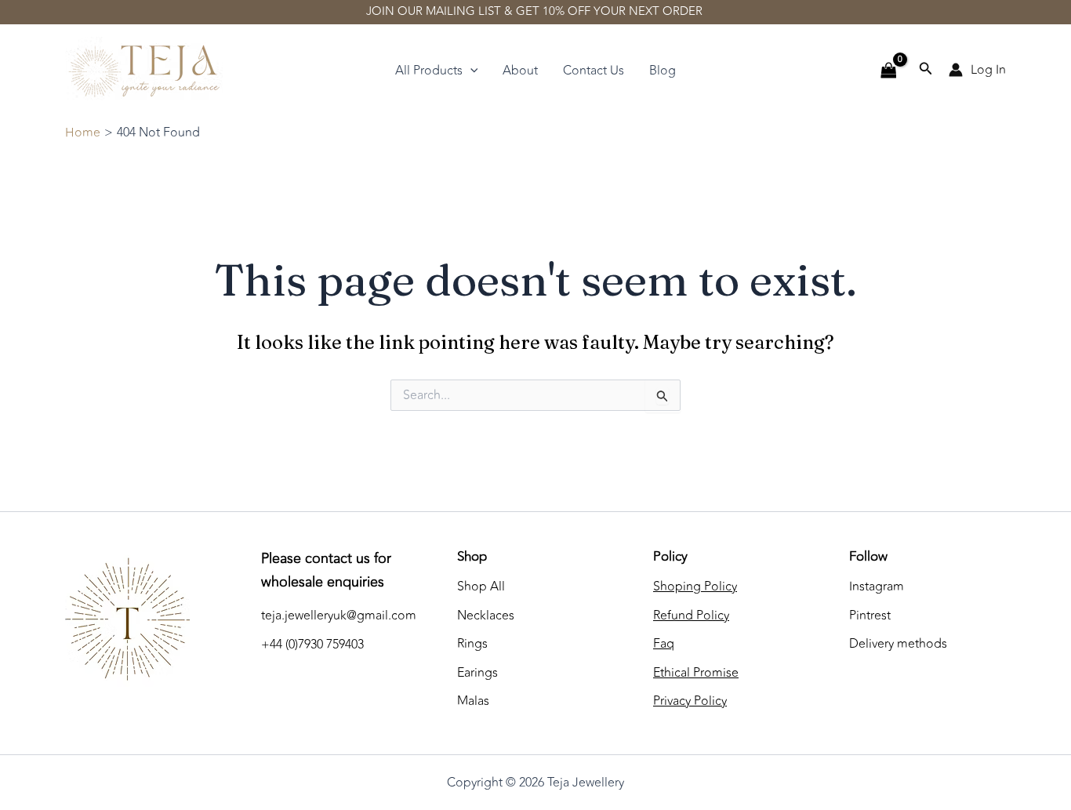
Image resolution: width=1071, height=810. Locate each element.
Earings (477, 672)
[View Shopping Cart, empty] (888, 70)
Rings (472, 643)
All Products (429, 70)
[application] (470, 70)
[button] (926, 70)
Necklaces (485, 615)
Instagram (876, 586)
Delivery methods (898, 643)
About (520, 70)
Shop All (481, 586)
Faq (663, 643)
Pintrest (870, 615)
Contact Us (593, 70)
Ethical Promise (696, 672)
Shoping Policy (695, 586)
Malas (473, 701)
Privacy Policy (690, 701)
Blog (662, 70)
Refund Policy (691, 615)
